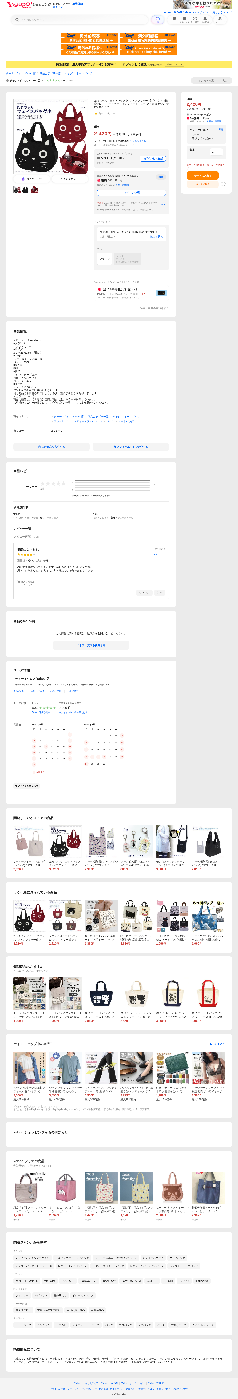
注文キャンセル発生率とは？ (73, 712)
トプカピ (61, 1325)
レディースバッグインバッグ (147, 1266)
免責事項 (130, 1388)
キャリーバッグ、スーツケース (34, 1266)
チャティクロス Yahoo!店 (21, 73)
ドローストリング (83, 1295)
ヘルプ (228, 12)
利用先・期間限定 (122, 185)
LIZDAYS (184, 1280)
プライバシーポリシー (61, 1388)
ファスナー (22, 1295)
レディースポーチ (153, 1257)
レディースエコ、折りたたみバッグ (116, 1257)
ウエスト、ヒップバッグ (184, 1266)
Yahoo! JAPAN (173, 12)
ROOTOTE (68, 1280)
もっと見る (216, 1044)
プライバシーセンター (85, 1388)
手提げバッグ (178, 1325)
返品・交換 (55, 691)
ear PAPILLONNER (27, 1280)
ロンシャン (43, 1325)
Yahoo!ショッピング (86, 1383)
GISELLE (152, 1280)
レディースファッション (88, 421)
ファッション (62, 421)
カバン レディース (203, 1325)
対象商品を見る (138, 141)
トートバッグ (84, 73)
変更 (221, 129)
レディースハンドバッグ (72, 1266)
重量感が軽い (23, 1310)
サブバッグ (144, 1325)
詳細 (161, 204)
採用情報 (141, 1388)
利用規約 (103, 1388)
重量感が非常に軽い (49, 1310)
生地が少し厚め (76, 1310)
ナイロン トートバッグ (86, 1325)
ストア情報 (73, 691)
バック (161, 1325)
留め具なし (60, 1295)
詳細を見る (156, 236)
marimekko (201, 1280)
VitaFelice (50, 1280)
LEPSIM (168, 1280)
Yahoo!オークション (133, 1383)
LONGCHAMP (89, 1280)
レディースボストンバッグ (108, 1266)
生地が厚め (97, 1310)
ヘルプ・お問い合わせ (159, 1388)
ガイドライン (116, 1388)
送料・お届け (37, 691)
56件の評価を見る (41, 712)
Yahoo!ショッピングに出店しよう (203, 12)
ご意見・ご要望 (180, 1388)
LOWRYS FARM (131, 1280)
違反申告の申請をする (156, 308)
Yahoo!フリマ (156, 1383)
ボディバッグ (177, 1257)
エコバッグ (125, 1325)
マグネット (41, 1295)
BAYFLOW (109, 1280)
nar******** (159, 554)
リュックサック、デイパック (72, 1257)
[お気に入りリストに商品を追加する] (223, 184)
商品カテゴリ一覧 (50, 73)
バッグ (69, 73)
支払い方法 (19, 691)
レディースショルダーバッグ (32, 1257)
